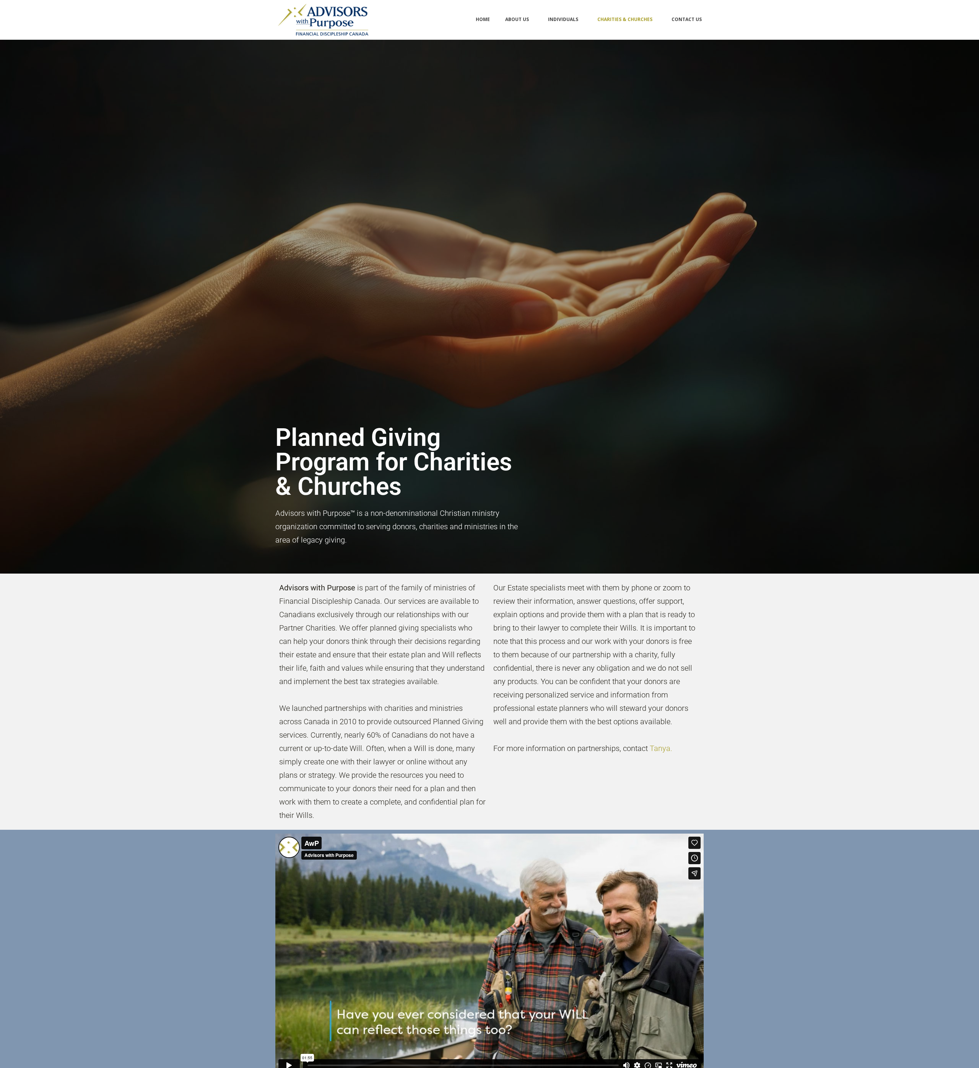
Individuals (563, 19)
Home (483, 19)
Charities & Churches (624, 19)
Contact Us (687, 19)
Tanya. (661, 748)
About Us (517, 19)
